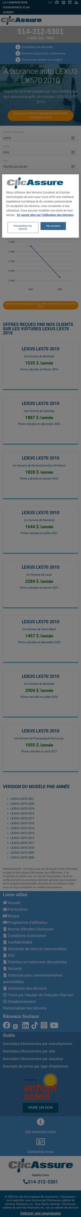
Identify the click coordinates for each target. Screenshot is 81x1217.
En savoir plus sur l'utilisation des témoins (45, 215)
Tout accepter (53, 226)
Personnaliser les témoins (23, 227)
